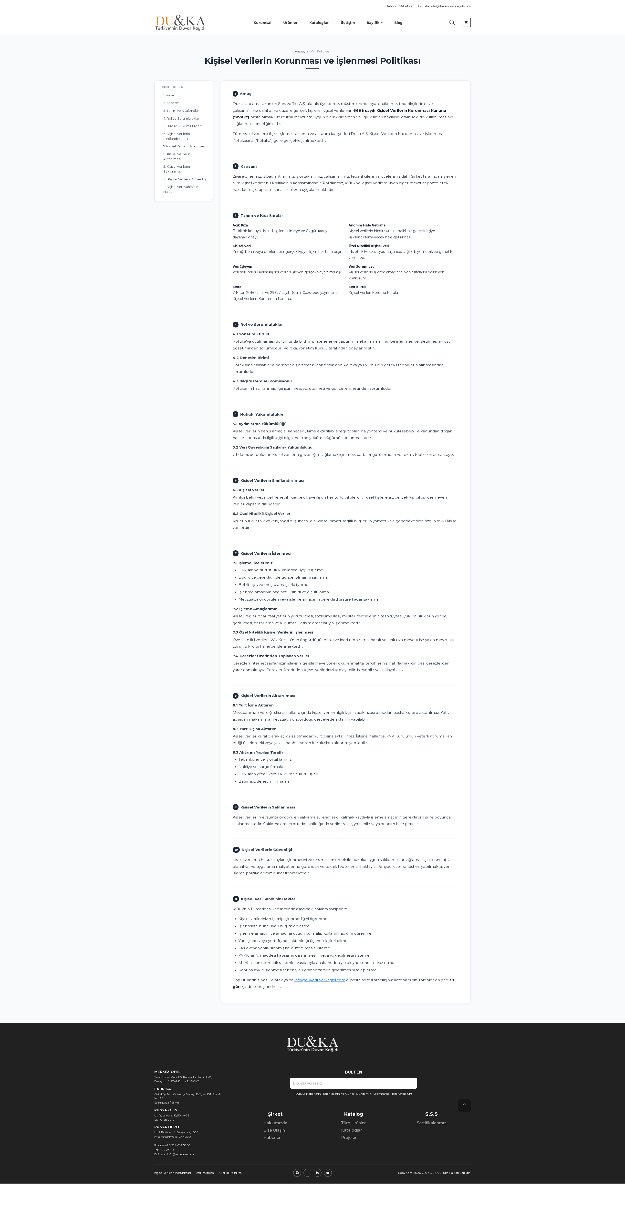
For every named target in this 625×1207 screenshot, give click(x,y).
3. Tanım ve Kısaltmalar (181, 111)
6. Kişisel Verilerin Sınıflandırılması (176, 136)
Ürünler (290, 22)
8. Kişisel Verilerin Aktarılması (176, 156)
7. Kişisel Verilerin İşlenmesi (184, 146)
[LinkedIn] (318, 1173)
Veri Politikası (205, 1173)
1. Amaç (169, 95)
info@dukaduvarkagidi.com (450, 6)
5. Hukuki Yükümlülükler (182, 126)
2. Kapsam (171, 103)
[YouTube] (328, 1173)
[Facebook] (307, 1173)
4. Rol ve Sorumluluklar (181, 118)
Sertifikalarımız (431, 1123)
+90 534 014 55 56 (177, 1145)
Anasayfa (301, 51)
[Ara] (452, 22)
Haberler (272, 1137)
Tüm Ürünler (353, 1123)
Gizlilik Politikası (230, 1173)
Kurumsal (262, 22)
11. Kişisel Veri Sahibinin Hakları (180, 189)
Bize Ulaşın (274, 1130)
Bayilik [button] (373, 22)
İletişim (348, 22)
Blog (398, 22)
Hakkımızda (275, 1123)
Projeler (348, 1137)
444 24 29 (405, 6)
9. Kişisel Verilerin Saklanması (176, 168)
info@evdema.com (180, 1154)
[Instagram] (297, 1173)
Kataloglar (319, 22)
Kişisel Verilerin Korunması (172, 1173)
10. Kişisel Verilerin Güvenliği (185, 179)
